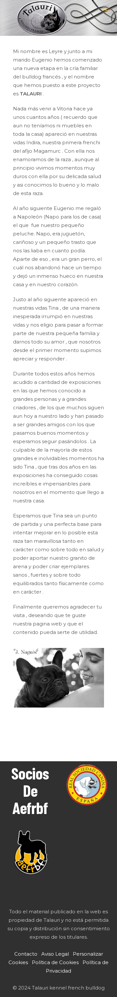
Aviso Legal (55, 954)
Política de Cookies (55, 962)
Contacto (25, 954)
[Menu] (106, 8)
